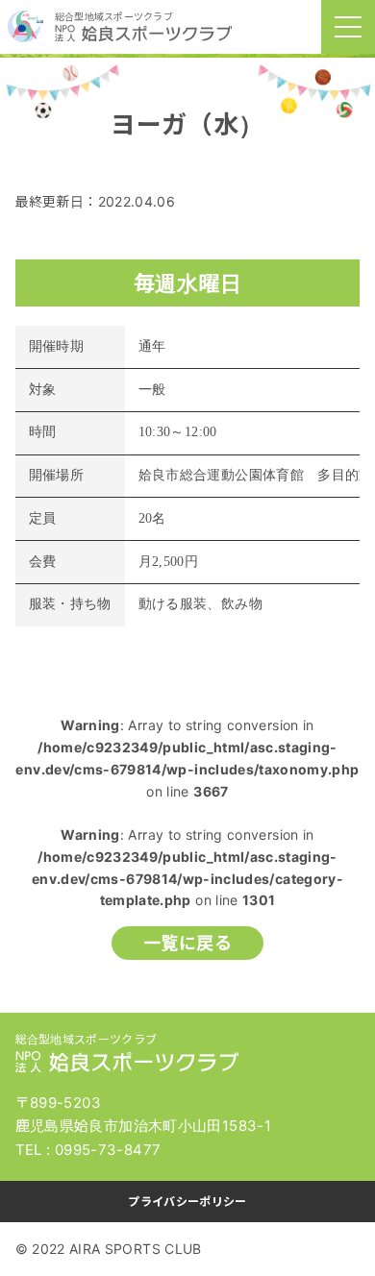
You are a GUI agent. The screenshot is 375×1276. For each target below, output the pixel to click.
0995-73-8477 (108, 1150)
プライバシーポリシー (187, 1201)
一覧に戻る (187, 943)
